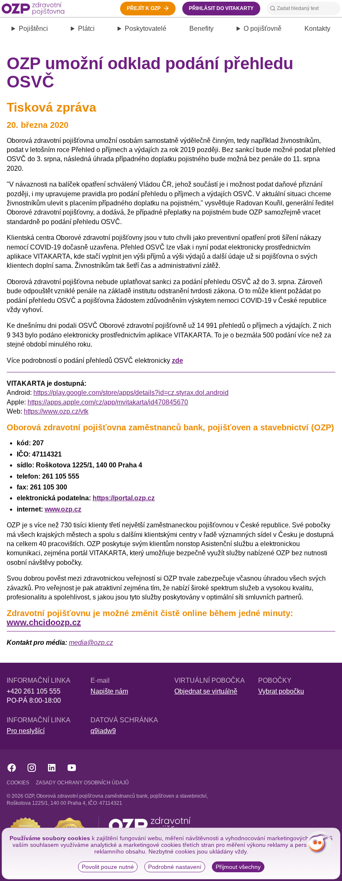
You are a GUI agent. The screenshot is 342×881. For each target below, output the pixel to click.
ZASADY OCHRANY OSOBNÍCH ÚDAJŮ (82, 783)
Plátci (86, 28)
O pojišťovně (263, 28)
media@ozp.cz (91, 642)
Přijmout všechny (238, 867)
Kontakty (317, 28)
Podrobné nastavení (174, 867)
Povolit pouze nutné (108, 867)
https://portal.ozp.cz (124, 498)
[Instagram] (32, 768)
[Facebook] (12, 768)
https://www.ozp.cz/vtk (56, 411)
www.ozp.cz (63, 509)
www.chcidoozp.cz (44, 622)
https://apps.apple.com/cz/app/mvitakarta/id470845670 (108, 402)
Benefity (201, 28)
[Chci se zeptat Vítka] (319, 843)
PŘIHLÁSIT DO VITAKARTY (221, 8)
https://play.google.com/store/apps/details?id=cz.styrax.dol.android (131, 392)
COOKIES (18, 783)
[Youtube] (72, 768)
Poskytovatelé (145, 28)
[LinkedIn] (52, 768)
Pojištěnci (33, 28)
